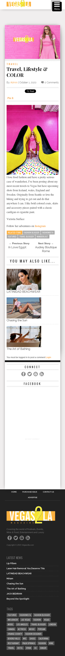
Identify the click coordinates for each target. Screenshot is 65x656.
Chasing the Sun (17, 320)
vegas (46, 619)
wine (51, 643)
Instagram (40, 226)
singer (43, 647)
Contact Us (48, 492)
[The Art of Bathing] (24, 346)
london (52, 624)
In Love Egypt (17, 247)
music (32, 629)
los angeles (22, 624)
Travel (13, 64)
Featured (12, 236)
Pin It (10, 98)
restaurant (13, 643)
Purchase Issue (29, 492)
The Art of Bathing (18, 349)
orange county (15, 633)
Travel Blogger (26, 236)
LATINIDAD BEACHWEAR (23, 291)
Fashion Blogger (31, 232)
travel (11, 647)
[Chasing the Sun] (24, 317)
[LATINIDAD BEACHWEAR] (24, 288)
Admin (14, 82)
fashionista (47, 232)
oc (35, 647)
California (43, 638)
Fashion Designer (33, 633)
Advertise (32, 497)
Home (14, 492)
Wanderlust (42, 236)
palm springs (29, 643)
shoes (32, 638)
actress (22, 629)
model (10, 624)
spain (28, 647)
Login (48, 357)
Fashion (37, 619)
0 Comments (52, 82)
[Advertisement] (35, 17)
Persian (41, 629)
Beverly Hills (14, 638)
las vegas (25, 619)
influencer (13, 619)
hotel (20, 647)
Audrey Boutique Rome (46, 249)
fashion (42, 643)
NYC (24, 638)
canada (11, 629)
